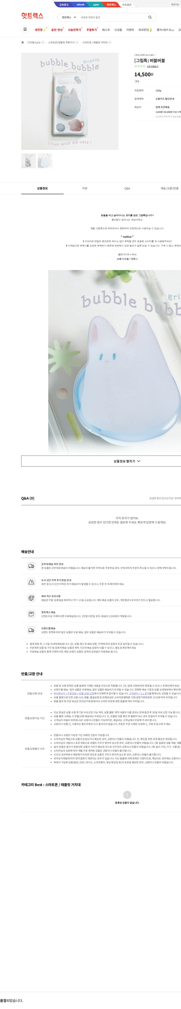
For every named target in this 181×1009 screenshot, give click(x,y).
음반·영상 (57, 30)
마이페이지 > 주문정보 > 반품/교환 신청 (74, 693)
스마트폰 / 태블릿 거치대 (94, 42)
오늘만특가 (74, 30)
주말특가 (91, 30)
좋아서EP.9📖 (165, 30)
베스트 (106, 30)
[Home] (22, 42)
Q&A (127, 188)
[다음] (119, 103)
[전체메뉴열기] (25, 29)
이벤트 (130, 30)
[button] (146, 66)
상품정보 (42, 188)
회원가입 (175, 4)
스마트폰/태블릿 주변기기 (61, 42)
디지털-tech (34, 42)
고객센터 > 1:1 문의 (139, 693)
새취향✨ (40, 30)
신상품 (118, 30)
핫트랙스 (66, 17)
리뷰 (84, 188)
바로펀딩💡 (146, 30)
